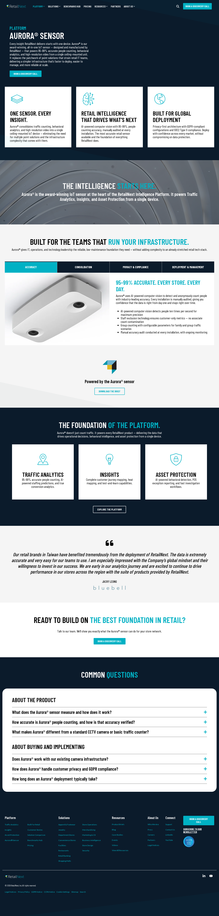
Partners (116, 6)
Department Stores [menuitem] (66, 835)
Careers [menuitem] (151, 835)
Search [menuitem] (83, 892)
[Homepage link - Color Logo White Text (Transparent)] (14, 876)
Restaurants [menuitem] (63, 850)
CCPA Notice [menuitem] (49, 892)
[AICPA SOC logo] (188, 845)
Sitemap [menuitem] (74, 892)
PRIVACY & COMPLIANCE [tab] (135, 267)
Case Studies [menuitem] (117, 835)
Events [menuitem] (115, 840)
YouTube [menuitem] (169, 840)
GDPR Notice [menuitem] (36, 892)
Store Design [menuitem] (87, 845)
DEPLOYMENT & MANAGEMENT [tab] (188, 267)
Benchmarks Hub (72, 6)
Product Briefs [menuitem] (118, 824)
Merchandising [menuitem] (88, 830)
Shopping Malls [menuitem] (64, 861)
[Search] (178, 6)
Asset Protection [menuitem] (12, 835)
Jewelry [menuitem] (61, 830)
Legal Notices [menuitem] (153, 845)
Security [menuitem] (85, 850)
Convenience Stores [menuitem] (67, 840)
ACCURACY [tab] (31, 267)
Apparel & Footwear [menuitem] (66, 824)
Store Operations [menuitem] (89, 824)
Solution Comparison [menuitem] (36, 835)
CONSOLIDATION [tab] (83, 267)
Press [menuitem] (150, 829)
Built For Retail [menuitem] (33, 824)
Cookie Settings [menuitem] (63, 892)
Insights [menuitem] (8, 830)
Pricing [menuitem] (30, 845)
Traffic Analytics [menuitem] (11, 824)
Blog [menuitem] (114, 829)
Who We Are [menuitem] (153, 824)
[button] (39, 6)
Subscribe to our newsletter (192, 830)
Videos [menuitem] (115, 845)
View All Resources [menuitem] (120, 850)
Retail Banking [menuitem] (64, 856)
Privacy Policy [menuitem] (24, 892)
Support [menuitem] (168, 824)
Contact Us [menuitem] (170, 829)
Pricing (87, 6)
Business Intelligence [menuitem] (91, 840)
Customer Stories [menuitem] (35, 830)
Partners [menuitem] (151, 840)
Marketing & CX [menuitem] (89, 835)
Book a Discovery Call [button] (197, 6)
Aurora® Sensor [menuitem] (12, 840)
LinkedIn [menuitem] (169, 835)
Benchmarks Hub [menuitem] (34, 840)
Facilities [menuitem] (62, 845)
